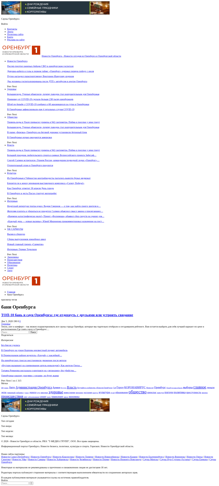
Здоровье (11, 89)
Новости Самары (36, 459)
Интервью (12, 201)
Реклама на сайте (16, 39)
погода (168, 392)
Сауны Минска (150, 459)
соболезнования (33, 397)
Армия (56, 387)
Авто (9, 270)
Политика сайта (15, 34)
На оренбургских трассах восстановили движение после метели (33, 360)
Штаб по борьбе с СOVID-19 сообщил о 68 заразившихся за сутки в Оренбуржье (48, 104)
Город (120, 387)
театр (49, 397)
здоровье (56, 392)
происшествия (12, 396)
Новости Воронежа (175, 456)
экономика (74, 396)
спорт (43, 396)
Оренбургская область (174, 388)
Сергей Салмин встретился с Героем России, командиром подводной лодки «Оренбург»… (53, 160)
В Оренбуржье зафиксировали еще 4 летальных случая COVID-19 (40, 109)
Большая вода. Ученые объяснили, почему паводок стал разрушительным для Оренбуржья (53, 94)
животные (44, 393)
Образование (13, 262)
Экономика (13, 257)
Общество (12, 117)
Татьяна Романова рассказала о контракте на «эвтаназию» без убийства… (38, 370)
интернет (79, 392)
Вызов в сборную (16, 234)
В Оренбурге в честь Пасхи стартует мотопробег (32, 193)
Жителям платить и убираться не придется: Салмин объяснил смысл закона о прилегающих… (55, 211)
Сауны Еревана (200, 459)
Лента (10, 31)
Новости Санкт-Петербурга (15, 456)
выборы (188, 387)
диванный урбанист (15, 393)
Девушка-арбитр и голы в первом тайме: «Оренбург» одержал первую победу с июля (50, 71)
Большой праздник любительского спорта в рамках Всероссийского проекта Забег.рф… (51, 155)
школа (66, 397)
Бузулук (63, 388)
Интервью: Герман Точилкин (22, 249)
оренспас (151, 392)
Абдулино (4, 388)
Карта (10, 37)
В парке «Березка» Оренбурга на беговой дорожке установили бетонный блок (47, 132)
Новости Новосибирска (107, 456)
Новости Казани (129, 456)
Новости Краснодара (63, 456)
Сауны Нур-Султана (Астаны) (175, 459)
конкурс (95, 393)
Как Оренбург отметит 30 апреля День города (30, 188)
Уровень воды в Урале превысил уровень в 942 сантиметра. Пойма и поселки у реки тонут (53, 122)
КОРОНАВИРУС (135, 387)
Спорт (10, 268)
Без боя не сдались (10, 345)
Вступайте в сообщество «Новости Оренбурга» (95, 388)
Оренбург (160, 387)
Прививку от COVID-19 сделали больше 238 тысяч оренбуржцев (40, 99)
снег (25, 397)
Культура (11, 173)
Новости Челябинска (80, 459)
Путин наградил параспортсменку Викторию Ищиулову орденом (40, 76)
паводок (160, 392)
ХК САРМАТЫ (15, 229)
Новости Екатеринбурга (151, 456)
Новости (149, 388)
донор (26, 393)
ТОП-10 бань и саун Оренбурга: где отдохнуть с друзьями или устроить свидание (67, 315)
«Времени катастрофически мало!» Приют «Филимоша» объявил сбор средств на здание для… (55, 216)
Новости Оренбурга (17, 61)
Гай (114, 388)
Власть (10, 145)
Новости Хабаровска (57, 459)
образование (121, 392)
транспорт (57, 396)
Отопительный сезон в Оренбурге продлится (30, 165)
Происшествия (14, 259)
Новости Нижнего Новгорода (126, 459)
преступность (193, 392)
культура (104, 392)
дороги (32, 392)
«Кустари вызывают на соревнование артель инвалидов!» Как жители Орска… (41, 365)
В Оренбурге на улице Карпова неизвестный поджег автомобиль (34, 350)
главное (199, 387)
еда (38, 392)
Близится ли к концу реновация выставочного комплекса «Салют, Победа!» (45, 183)
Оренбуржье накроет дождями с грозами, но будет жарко (30, 375)
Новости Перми (101, 459)
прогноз (205, 393)
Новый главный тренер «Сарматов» (25, 244)
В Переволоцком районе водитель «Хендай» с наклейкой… (31, 355)
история (88, 392)
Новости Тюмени (84, 456)
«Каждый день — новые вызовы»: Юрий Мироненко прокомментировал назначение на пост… (55, 221)
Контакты (12, 29)
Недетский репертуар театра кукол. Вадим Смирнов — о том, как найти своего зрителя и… (54, 206)
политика (180, 392)
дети (3, 392)
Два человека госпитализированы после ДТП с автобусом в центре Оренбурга (47, 81)
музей (113, 393)
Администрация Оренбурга (34, 387)
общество (138, 391)
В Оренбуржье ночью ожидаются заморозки (29, 137)
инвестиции (69, 392)
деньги (211, 387)
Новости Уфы (19, 459)
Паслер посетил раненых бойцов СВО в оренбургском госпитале (40, 66)
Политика (12, 265)
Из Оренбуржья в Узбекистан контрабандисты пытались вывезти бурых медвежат (49, 178)
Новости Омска (195, 456)
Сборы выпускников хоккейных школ (26, 239)
